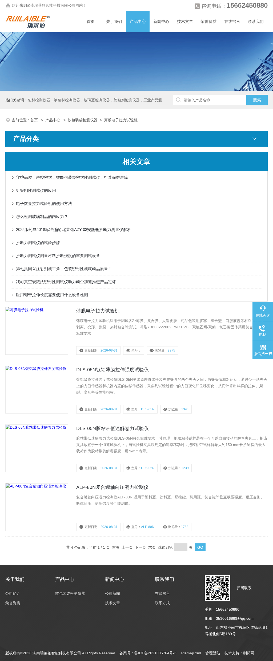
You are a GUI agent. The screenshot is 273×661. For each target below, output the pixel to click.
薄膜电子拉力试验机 (121, 120)
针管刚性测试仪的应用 (36, 190)
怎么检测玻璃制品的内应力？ (42, 216)
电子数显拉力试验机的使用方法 (44, 203)
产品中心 (138, 21)
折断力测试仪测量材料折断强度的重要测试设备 (58, 255)
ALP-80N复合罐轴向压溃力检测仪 (112, 487)
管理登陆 (212, 653)
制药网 (248, 653)
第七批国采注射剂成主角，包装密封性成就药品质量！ (64, 268)
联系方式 (162, 603)
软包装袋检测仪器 (83, 120)
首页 (91, 21)
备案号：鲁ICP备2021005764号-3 (147, 653)
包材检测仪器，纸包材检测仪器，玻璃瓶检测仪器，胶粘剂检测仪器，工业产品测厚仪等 (100, 100)
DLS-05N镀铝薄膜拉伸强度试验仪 (112, 369)
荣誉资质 (208, 21)
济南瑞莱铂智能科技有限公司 (51, 5)
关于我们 (114, 21)
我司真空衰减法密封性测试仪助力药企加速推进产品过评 (66, 281)
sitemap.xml (191, 653)
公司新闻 (112, 593)
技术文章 (185, 21)
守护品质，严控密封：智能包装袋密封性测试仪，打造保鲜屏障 (72, 177)
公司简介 (12, 593)
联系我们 (256, 21)
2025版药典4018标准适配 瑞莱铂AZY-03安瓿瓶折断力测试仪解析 (73, 229)
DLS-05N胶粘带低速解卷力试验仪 (112, 428)
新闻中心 (161, 21)
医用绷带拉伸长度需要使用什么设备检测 (52, 294)
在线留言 (232, 21)
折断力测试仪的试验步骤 (38, 242)
